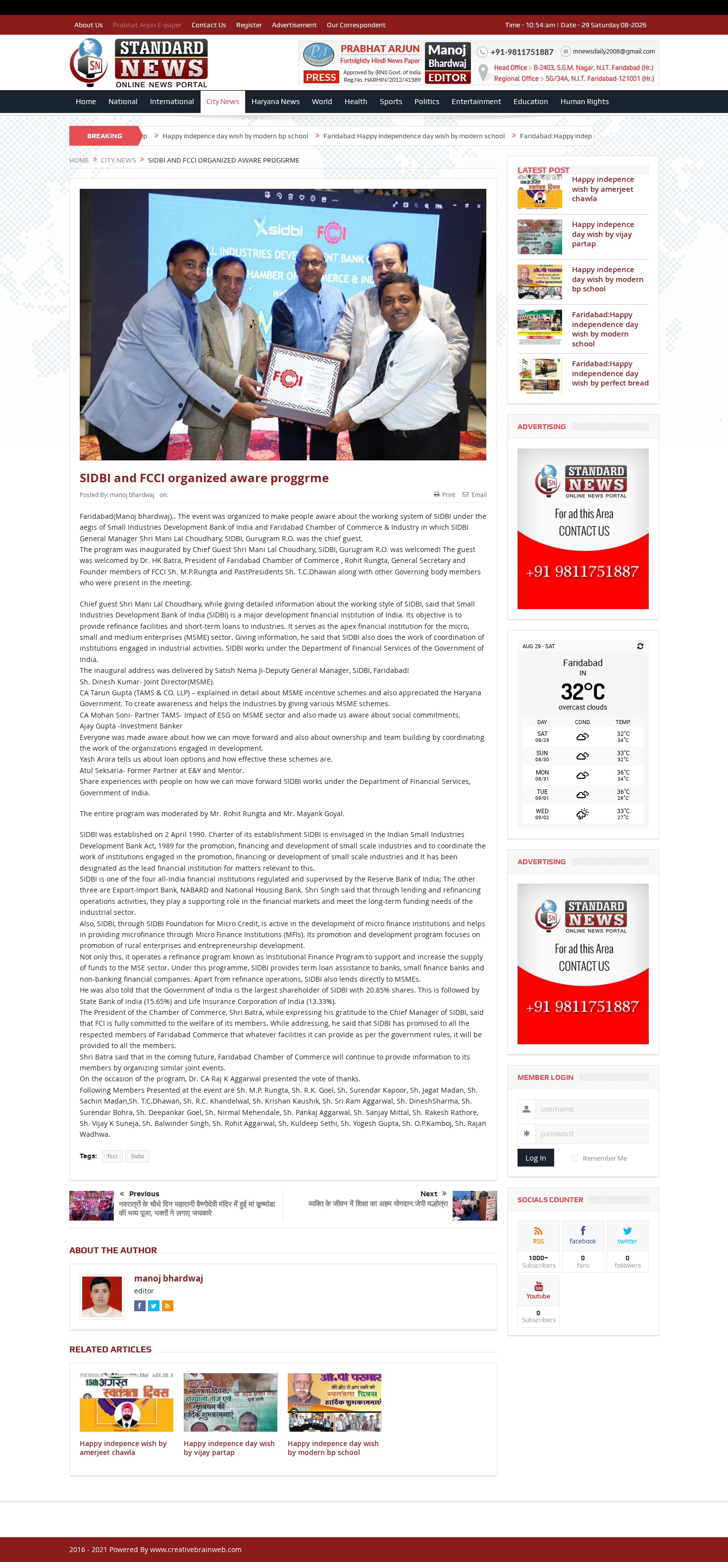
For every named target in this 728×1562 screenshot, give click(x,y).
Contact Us (209, 25)
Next (428, 1193)
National (123, 101)
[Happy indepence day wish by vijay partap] (540, 237)
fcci (112, 1156)
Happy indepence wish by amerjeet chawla (123, 1448)
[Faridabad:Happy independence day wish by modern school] (540, 327)
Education (531, 101)
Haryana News (276, 101)
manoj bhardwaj (132, 495)
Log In (535, 1158)
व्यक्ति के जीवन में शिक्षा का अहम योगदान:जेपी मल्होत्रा (378, 1203)
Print (448, 495)
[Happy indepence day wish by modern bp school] (540, 282)
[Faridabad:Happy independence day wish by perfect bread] (540, 376)
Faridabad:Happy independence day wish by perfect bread (535, 136)
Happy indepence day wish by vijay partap (229, 1448)
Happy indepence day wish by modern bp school (162, 136)
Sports (391, 101)
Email (479, 495)
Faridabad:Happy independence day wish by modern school (341, 136)
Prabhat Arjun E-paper (147, 25)
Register (249, 25)
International (172, 101)
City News (223, 101)
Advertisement (294, 25)
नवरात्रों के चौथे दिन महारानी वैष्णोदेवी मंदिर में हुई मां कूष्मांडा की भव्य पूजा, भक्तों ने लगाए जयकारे (197, 1208)
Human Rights (585, 101)
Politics (427, 101)
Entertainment (476, 101)
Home (86, 101)
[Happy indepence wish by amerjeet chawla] (540, 191)
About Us (88, 25)
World (322, 101)
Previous (144, 1193)
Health (356, 101)
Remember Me (605, 1158)
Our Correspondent (356, 25)
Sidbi (137, 1156)
